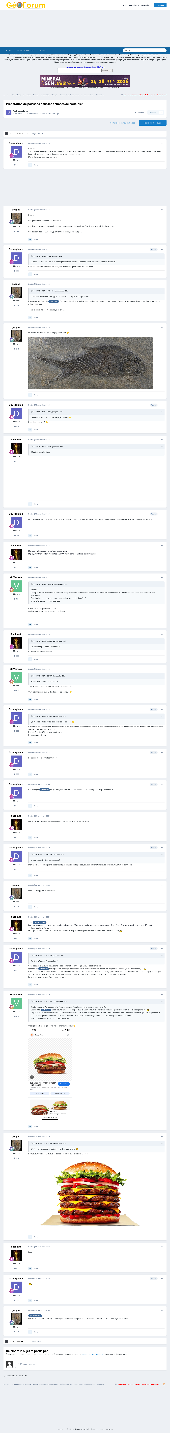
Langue (60, 1429)
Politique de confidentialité (78, 1429)
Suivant (20, 134)
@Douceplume (39, 922)
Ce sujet (155, 50)
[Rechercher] (164, 50)
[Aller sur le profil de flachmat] (16, 448)
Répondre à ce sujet (152, 123)
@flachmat (54, 301)
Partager (140, 112)
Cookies (109, 1429)
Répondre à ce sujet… (28, 1364)
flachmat (16, 439)
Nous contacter (97, 1429)
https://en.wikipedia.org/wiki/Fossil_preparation (47, 551)
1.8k (17, 599)
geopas (16, 209)
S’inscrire (160, 5)
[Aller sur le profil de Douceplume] (8, 112)
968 (17, 165)
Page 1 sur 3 (37, 134)
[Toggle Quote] (32, 256)
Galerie (42, 50)
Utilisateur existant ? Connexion (137, 5)
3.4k (17, 231)
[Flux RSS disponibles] (164, 1384)
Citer (36, 165)
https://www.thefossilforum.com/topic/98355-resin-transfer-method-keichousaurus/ (62, 554)
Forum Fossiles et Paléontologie (46, 114)
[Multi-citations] (30, 165)
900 (17, 461)
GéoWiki (9, 50)
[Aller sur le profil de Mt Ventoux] (16, 586)
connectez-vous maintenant (93, 1354)
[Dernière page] (27, 133)
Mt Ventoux (16, 577)
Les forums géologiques (26, 50)
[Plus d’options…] (162, 143)
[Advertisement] (85, 28)
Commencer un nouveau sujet (122, 123)
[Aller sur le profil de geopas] (16, 218)
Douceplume (22, 111)
